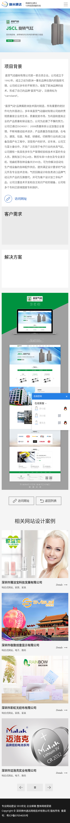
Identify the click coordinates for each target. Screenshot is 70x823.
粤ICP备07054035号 (17, 815)
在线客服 (39, 403)
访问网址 (23, 501)
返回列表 (51, 501)
